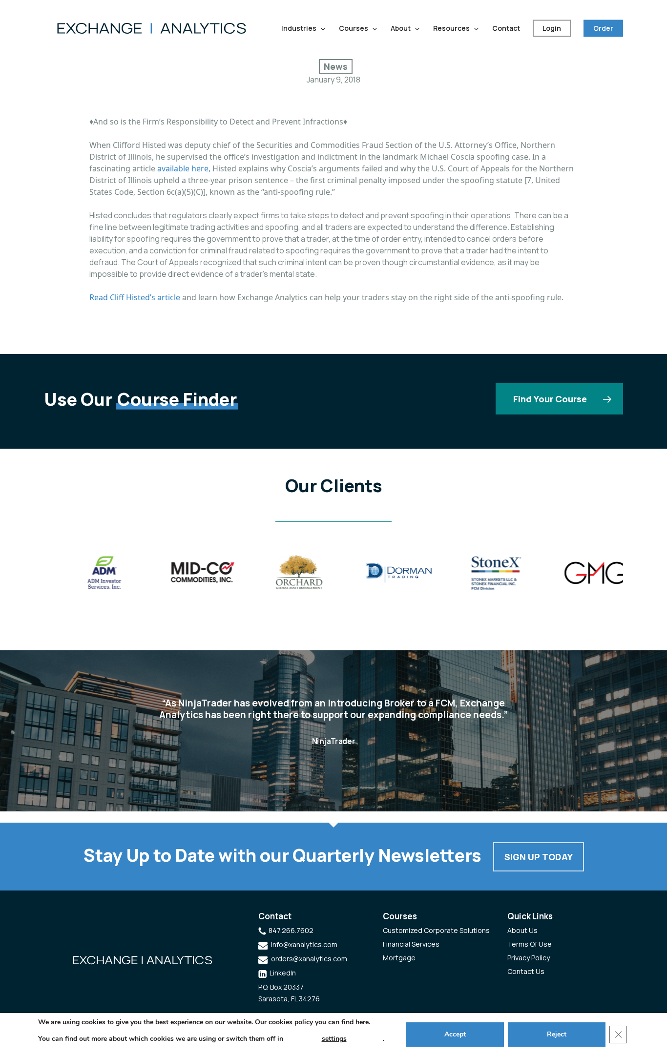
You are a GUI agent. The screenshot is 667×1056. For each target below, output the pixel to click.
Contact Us (525, 971)
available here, (183, 168)
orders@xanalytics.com (309, 958)
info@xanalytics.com (304, 944)
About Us (522, 930)
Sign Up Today (538, 857)
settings (334, 1038)
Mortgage (399, 957)
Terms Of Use (529, 944)
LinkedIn (283, 972)
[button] (559, 398)
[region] (333, 576)
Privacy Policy (528, 957)
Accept (455, 1034)
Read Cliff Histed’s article (134, 297)
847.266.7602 (291, 930)
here (362, 1022)
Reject (556, 1034)
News (336, 66)
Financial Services (411, 944)
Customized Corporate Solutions (436, 930)
